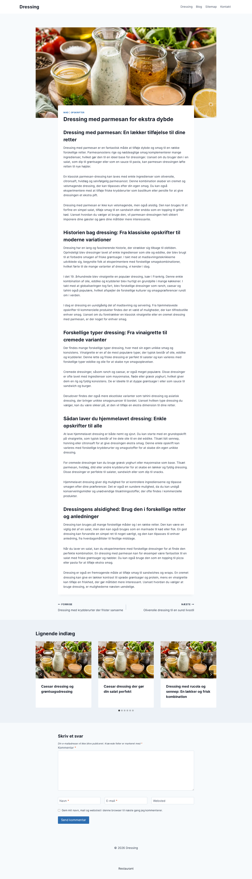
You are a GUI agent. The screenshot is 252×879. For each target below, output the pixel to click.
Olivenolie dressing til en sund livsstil (168, 607)
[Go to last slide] (41, 674)
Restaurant (126, 868)
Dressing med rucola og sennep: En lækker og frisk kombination (188, 691)
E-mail (111, 801)
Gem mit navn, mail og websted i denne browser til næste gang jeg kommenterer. (112, 810)
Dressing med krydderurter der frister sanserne (90, 607)
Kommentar (67, 747)
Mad (66, 112)
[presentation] (63, 659)
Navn (64, 801)
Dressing (187, 6)
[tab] (119, 710)
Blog (199, 6)
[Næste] (211, 674)
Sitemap (211, 6)
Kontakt (225, 6)
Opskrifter (78, 112)
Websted (159, 801)
